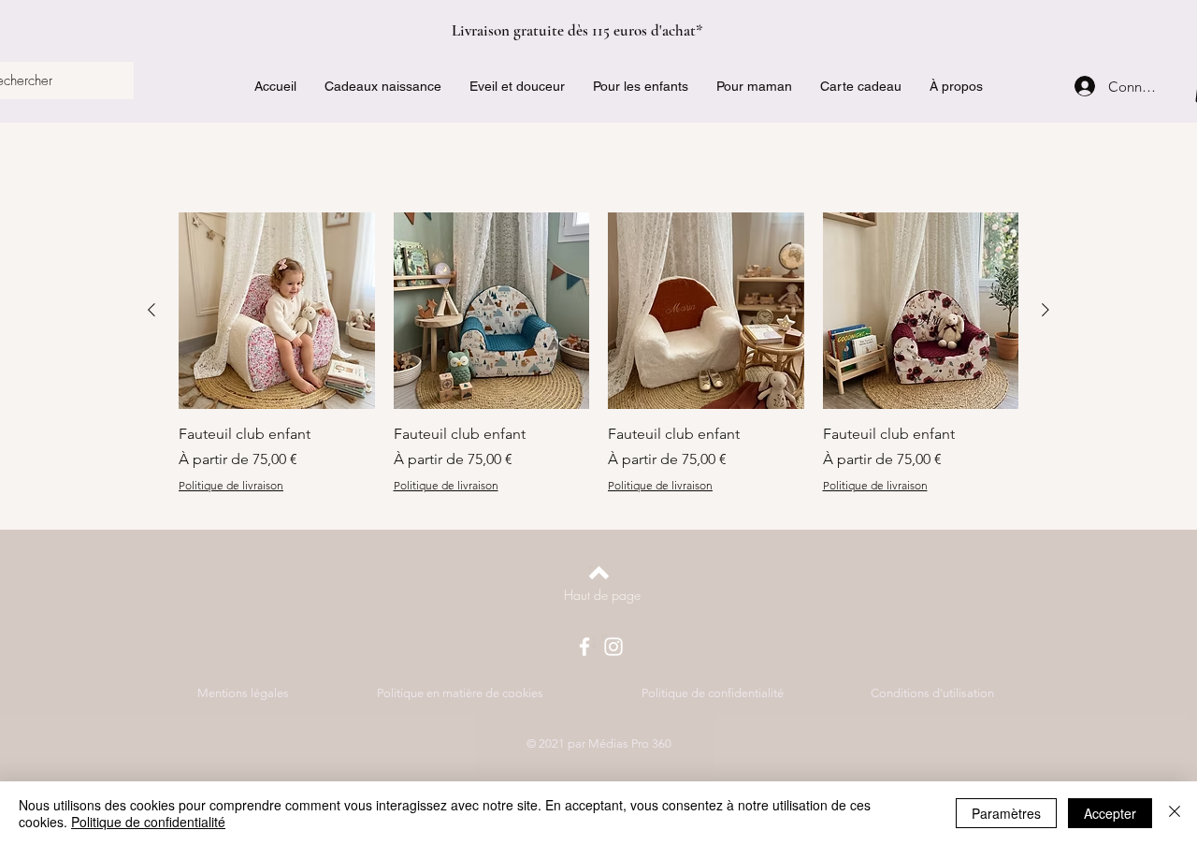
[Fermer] (1174, 813)
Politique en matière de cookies (461, 693)
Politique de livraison (231, 485)
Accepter (1110, 813)
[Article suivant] (1045, 310)
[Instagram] (613, 646)
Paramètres (1006, 813)
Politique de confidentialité (148, 821)
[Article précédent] (151, 310)
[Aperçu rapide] (277, 310)
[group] (598, 353)
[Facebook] (584, 646)
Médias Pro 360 (629, 743)
